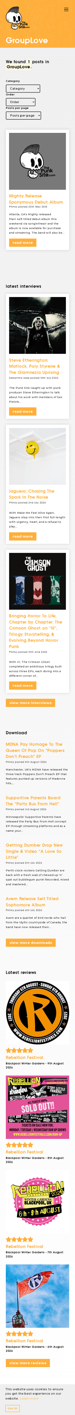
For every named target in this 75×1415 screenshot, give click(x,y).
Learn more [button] (29, 1398)
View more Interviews (30, 703)
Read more (23, 243)
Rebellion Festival (24, 1057)
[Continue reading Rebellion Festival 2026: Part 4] (37, 1012)
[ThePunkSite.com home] (17, 18)
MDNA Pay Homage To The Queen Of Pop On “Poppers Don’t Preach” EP (35, 750)
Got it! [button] (12, 1408)
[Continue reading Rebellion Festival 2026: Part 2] (37, 1201)
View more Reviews (27, 1363)
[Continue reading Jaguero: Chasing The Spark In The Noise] (37, 456)
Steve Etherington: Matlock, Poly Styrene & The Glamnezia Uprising (34, 366)
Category (13, 81)
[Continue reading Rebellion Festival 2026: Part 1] (37, 1296)
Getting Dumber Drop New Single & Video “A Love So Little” (34, 851)
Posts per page (17, 108)
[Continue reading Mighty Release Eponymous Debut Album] (37, 161)
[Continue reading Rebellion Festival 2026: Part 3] (37, 1107)
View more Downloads (30, 943)
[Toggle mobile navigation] (66, 9)
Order (10, 94)
